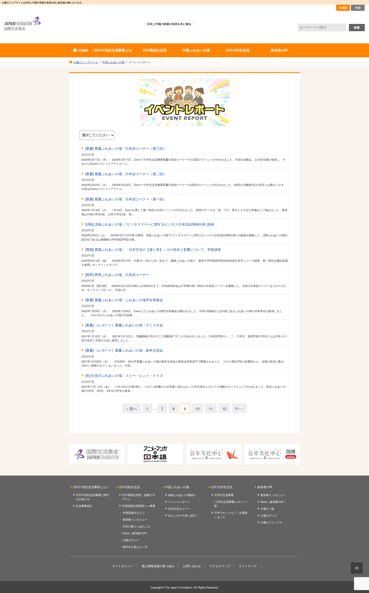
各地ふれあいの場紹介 (182, 495)
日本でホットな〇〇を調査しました (230, 515)
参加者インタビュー (135, 519)
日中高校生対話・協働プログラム (138, 497)
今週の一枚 (267, 508)
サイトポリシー (122, 566)
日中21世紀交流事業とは (113, 50)
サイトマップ (248, 566)
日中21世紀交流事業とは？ (91, 486)
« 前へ (131, 408)
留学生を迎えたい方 (135, 547)
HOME (83, 50)
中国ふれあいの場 (196, 50)
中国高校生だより (134, 513)
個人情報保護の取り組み (158, 566)
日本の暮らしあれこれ (136, 526)
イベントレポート (179, 502)
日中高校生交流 (155, 50)
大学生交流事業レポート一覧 (231, 504)
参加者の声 (279, 50)
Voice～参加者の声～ (136, 533)
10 (197, 408)
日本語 (343, 8)
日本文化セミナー (179, 508)
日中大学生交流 (237, 50)
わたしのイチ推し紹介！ (183, 515)
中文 (358, 8)
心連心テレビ (131, 540)
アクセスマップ (219, 566)
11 (211, 408)
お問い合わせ (192, 566)
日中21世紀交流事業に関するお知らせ (92, 497)
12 (224, 408)
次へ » (239, 408)
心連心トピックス (271, 522)
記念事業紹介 (84, 506)
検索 (357, 27)
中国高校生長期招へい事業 (138, 506)
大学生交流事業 (224, 495)
